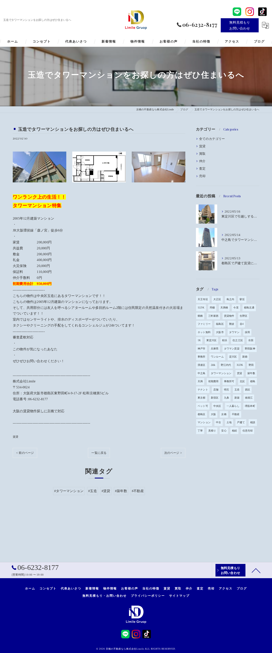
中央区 (217, 406)
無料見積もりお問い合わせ (239, 25)
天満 (200, 381)
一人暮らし (233, 406)
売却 (202, 176)
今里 (235, 307)
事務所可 (229, 381)
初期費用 (213, 381)
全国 (250, 340)
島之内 (230, 299)
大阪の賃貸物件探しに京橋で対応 (38, 411)
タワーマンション (221, 373)
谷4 (242, 323)
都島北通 (249, 307)
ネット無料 (204, 332)
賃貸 (15, 436)
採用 (247, 332)
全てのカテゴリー (212, 139)
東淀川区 (211, 340)
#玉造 (92, 491)
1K (199, 340)
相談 (252, 422)
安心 (223, 430)
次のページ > (173, 452)
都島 (252, 381)
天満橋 (224, 307)
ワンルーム (217, 356)
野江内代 (226, 364)
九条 (226, 397)
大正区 (217, 299)
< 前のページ (25, 452)
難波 (231, 323)
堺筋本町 (250, 406)
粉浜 (224, 340)
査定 (202, 168)
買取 (202, 153)
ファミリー (204, 323)
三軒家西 (213, 315)
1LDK (201, 307)
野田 (251, 364)
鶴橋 (200, 315)
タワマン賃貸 (231, 348)
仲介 (202, 161)
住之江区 (237, 340)
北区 (242, 381)
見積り (212, 430)
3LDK (240, 364)
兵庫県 (215, 348)
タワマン (234, 332)
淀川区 (233, 356)
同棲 (212, 307)
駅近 (242, 299)
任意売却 (247, 430)
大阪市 (220, 332)
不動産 (236, 414)
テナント (203, 389)
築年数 (251, 373)
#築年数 (121, 491)
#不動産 (138, 491)
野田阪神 (250, 348)
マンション (204, 422)
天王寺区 (203, 299)
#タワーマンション (69, 491)
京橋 (223, 414)
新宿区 (215, 397)
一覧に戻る (98, 452)
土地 (229, 422)
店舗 (215, 389)
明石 (226, 389)
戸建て (241, 422)
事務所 (201, 356)
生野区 (244, 315)
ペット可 (203, 406)
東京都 (201, 397)
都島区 (201, 414)
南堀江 (249, 397)
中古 (218, 422)
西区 (247, 389)
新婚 (244, 356)
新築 (236, 397)
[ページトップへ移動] (256, 570)
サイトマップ (179, 595)
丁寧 (200, 430)
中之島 (201, 373)
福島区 (220, 323)
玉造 (236, 389)
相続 (234, 430)
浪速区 (201, 364)
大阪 (213, 414)
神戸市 (201, 348)
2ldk (213, 364)
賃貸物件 (229, 315)
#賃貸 (106, 491)
